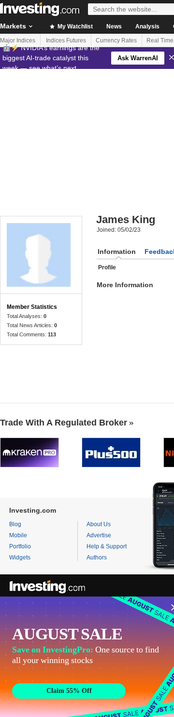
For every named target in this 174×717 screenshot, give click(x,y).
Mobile (18, 535)
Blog (15, 524)
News (114, 26)
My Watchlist (74, 26)
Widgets (19, 557)
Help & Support (107, 546)
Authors (97, 557)
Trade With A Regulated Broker (63, 422)
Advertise (99, 535)
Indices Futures (66, 40)
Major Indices (17, 40)
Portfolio (20, 546)
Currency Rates (116, 40)
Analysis (147, 26)
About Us (99, 524)
